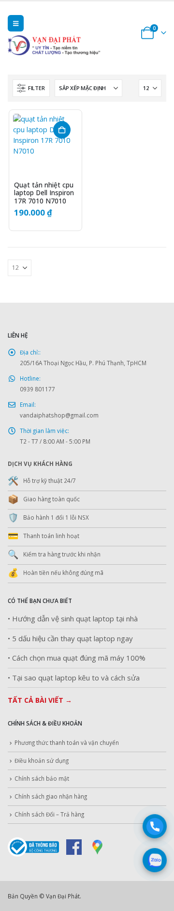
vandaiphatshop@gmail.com (59, 415)
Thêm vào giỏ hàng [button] (62, 130)
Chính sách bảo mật (41, 778)
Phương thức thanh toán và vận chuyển (66, 742)
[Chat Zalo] (155, 860)
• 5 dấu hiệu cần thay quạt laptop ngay (70, 638)
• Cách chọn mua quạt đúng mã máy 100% (76, 658)
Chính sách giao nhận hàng (50, 796)
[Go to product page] (45, 146)
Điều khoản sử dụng (41, 760)
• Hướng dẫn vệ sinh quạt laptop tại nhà (73, 618)
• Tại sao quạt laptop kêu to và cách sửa (74, 677)
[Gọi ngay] (155, 826)
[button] (16, 23)
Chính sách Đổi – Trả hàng (49, 814)
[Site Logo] (68, 45)
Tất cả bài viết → (40, 700)
